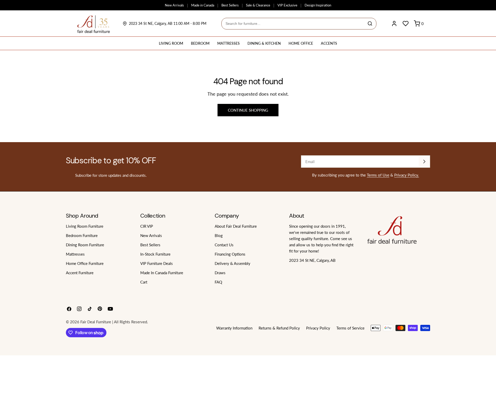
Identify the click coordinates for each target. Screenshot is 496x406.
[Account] (394, 23)
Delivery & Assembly (232, 263)
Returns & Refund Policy (279, 328)
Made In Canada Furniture (161, 272)
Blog (219, 235)
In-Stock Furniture (155, 254)
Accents (329, 43)
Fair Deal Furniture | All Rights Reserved (113, 321)
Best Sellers (230, 5)
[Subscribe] (424, 161)
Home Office (301, 43)
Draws (220, 272)
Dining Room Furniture (85, 244)
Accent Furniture (80, 272)
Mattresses (228, 43)
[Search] (370, 23)
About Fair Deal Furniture (236, 226)
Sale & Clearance (258, 5)
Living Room (171, 43)
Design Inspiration (318, 5)
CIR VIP (146, 226)
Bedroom (200, 43)
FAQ (218, 282)
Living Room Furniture (84, 226)
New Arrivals (174, 5)
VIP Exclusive (287, 5)
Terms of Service (350, 328)
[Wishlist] (405, 23)
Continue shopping (248, 110)
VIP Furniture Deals (156, 263)
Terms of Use (378, 175)
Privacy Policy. (406, 175)
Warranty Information (234, 328)
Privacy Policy (318, 328)
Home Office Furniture (85, 263)
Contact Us (224, 244)
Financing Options (230, 254)
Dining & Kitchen (264, 43)
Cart (143, 282)
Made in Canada (202, 5)
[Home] (93, 23)
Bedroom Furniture (82, 235)
